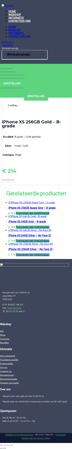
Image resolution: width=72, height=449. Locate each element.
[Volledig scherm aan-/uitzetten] (4, 445)
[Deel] (8, 445)
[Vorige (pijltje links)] (1, 448)
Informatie (16, 17)
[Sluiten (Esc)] (11, 445)
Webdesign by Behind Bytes (19, 434)
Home (12, 11)
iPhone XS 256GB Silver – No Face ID (30, 249)
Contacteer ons (19, 21)
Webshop (14, 14)
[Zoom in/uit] (1, 445)
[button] (32, 213)
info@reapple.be (14, 308)
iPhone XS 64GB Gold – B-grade (27, 221)
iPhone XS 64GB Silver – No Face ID (29, 235)
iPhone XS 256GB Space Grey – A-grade (32, 207)
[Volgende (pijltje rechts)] (4, 448)
